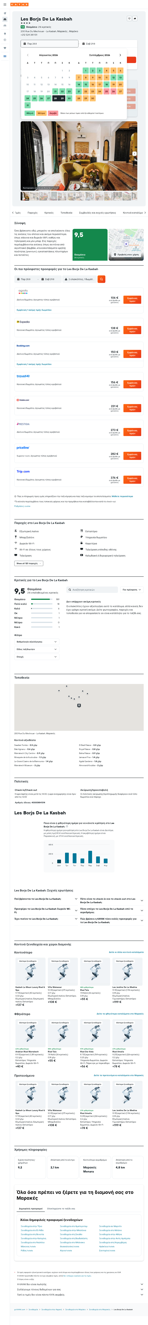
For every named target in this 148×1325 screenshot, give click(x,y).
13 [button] (48, 84)
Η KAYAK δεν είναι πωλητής (32, 1284)
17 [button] (28, 91)
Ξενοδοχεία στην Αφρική (51, 1309)
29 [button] (62, 98)
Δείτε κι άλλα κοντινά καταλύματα (126, 952)
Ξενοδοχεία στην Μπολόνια (73, 1230)
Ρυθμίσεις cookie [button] (22, 506)
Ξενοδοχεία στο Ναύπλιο (33, 1242)
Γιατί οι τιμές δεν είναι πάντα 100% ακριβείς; (41, 1294)
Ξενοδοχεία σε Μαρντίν (110, 1226)
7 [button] (55, 77)
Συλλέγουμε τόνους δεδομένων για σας (39, 1289)
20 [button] (48, 91)
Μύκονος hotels (28, 1246)
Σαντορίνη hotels (107, 1250)
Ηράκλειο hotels (106, 1246)
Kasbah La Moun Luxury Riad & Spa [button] (30, 988)
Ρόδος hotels (27, 1250)
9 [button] (69, 77)
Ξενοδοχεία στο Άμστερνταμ (73, 1226)
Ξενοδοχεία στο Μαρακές (99, 1309)
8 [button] (62, 77)
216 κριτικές (44, 26)
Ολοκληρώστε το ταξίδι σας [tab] (61, 1208)
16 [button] (69, 84)
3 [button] (27, 77)
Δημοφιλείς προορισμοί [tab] (30, 1208)
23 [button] (69, 91)
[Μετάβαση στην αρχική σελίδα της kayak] (19, 4)
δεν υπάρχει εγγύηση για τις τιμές (77, 1276)
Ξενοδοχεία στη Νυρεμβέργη (113, 1242)
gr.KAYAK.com (19, 1309)
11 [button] (34, 84)
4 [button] (34, 77)
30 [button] (69, 98)
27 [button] (48, 98)
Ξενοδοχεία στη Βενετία (32, 1234)
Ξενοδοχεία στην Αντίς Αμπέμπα (114, 1238)
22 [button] (62, 91)
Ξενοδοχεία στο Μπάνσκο (72, 1242)
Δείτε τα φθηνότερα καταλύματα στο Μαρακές (120, 1013)
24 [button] (27, 98)
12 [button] (41, 84)
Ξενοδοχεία (33, 1309)
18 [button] (35, 91)
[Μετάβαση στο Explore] (5, 34)
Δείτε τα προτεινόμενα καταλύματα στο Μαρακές (119, 1075)
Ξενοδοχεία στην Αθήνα (110, 1234)
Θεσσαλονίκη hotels (69, 1246)
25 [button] (34, 98)
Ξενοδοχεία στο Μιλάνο (110, 1230)
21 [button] (55, 91)
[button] (5, 4)
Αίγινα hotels (66, 1250)
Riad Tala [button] (84, 990)
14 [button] (55, 84)
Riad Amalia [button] (118, 1051)
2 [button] (69, 70)
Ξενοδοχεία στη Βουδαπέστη (73, 1238)
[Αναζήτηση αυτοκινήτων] (5, 25)
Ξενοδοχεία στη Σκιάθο (71, 1234)
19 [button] (41, 91)
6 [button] (48, 77)
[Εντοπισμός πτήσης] (5, 40)
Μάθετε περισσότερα (122, 496)
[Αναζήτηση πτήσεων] (5, 13)
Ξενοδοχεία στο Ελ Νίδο (32, 1230)
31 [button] (28, 105)
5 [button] (41, 77)
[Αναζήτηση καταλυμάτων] (5, 19)
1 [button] (62, 70)
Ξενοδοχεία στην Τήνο (31, 1226)
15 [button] (62, 84)
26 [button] (41, 98)
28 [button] (55, 98)
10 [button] (27, 84)
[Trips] (5, 48)
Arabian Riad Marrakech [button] (27, 1051)
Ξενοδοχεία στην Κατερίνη (33, 1238)
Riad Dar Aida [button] (87, 1051)
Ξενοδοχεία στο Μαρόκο (75, 1309)
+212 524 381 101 (29, 34)
